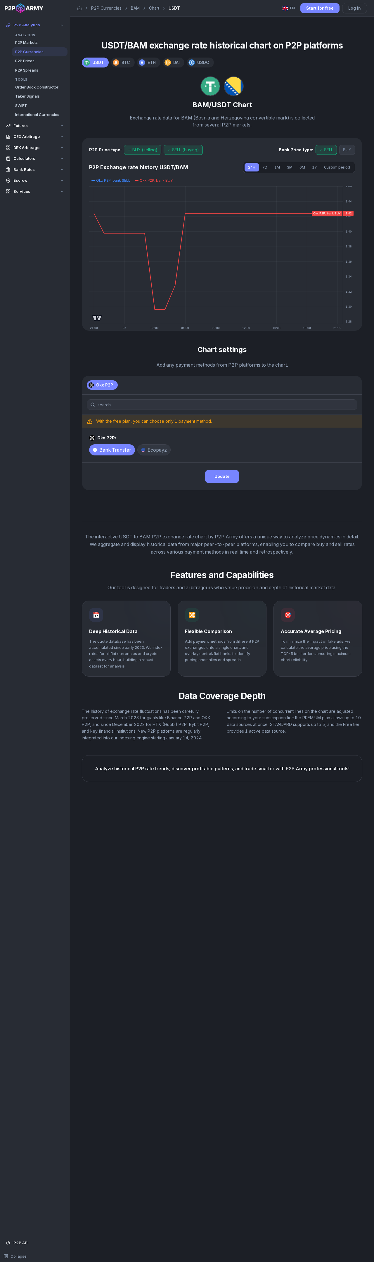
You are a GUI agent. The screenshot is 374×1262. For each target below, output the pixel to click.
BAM (135, 8)
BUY (347, 149)
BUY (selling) (144, 149)
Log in (354, 8)
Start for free (320, 8)
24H (251, 167)
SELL (328, 149)
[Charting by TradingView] (97, 318)
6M (302, 167)
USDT (98, 62)
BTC (126, 62)
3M (289, 167)
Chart (154, 8)
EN (292, 8)
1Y (314, 167)
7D (264, 167)
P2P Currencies (106, 8)
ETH (152, 62)
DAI (176, 62)
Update (222, 476)
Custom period (337, 167)
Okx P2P (104, 384)
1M (277, 167)
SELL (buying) (185, 149)
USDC (203, 62)
